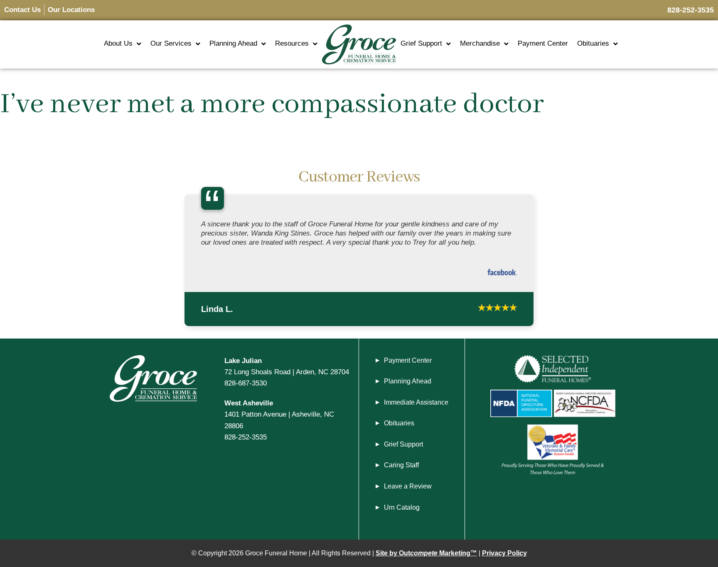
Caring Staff (401, 469)
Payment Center (543, 43)
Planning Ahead (233, 43)
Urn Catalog (402, 511)
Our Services (171, 43)
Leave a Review (408, 490)
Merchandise (480, 43)
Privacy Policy (504, 557)
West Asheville (248, 407)
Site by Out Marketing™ (426, 557)
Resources (292, 43)
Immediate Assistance (416, 406)
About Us (118, 43)
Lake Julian (243, 364)
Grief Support (421, 43)
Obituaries (593, 43)
